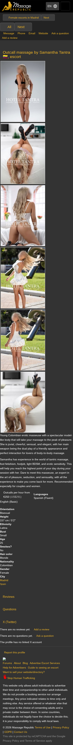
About (17, 663)
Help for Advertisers (14, 667)
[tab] (36, 596)
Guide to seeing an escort (43, 667)
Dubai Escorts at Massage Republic (16, 6)
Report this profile (14, 652)
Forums (7, 663)
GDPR (8, 731)
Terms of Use (43, 727)
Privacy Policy (61, 727)
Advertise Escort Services (45, 663)
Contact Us (20, 731)
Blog (25, 663)
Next (21, 27)
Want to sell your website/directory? (24, 672)
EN (49, 6)
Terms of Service (35, 740)
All (9, 27)
